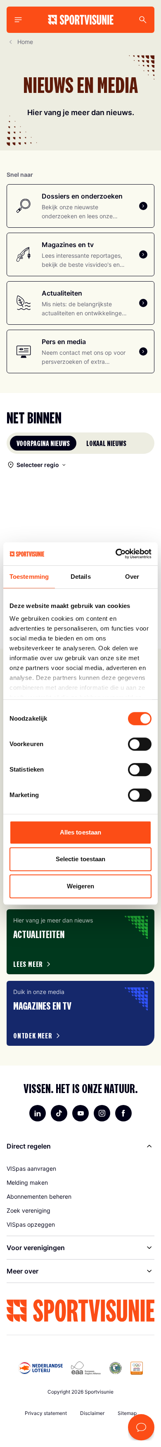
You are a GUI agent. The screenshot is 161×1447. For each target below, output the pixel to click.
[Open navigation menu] (18, 20)
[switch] (140, 744)
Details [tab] (81, 576)
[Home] (81, 20)
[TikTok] (59, 1113)
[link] (80, 1168)
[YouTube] (80, 1113)
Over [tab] (132, 576)
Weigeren (81, 886)
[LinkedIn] (37, 1113)
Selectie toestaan (81, 858)
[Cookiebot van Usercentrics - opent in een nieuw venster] (116, 553)
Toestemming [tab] (29, 576)
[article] (80, 941)
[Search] (143, 20)
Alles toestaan (80, 832)
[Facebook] (123, 1113)
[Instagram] (102, 1113)
